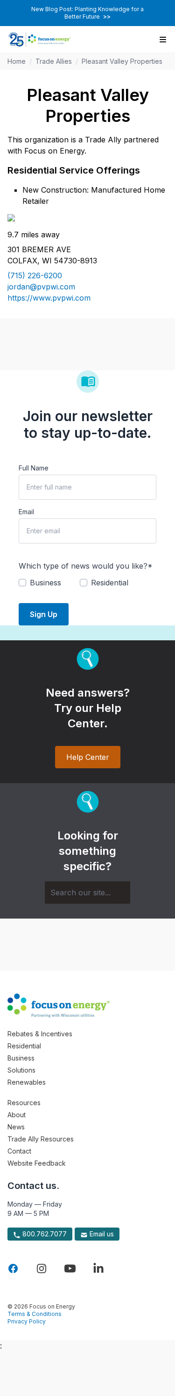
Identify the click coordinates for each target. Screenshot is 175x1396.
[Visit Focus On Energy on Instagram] (41, 1268)
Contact (19, 1151)
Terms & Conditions (34, 1313)
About (16, 1115)
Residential (24, 1046)
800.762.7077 (44, 1234)
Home (16, 61)
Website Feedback (36, 1163)
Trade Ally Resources (40, 1139)
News (16, 1127)
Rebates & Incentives (39, 1034)
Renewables (26, 1082)
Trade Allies (53, 61)
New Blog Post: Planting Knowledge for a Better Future (87, 13)
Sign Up (43, 614)
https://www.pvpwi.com (49, 297)
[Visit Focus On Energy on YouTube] (70, 1268)
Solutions (21, 1070)
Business (21, 1058)
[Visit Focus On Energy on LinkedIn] (98, 1268)
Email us (101, 1234)
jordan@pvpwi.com (41, 286)
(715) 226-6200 (34, 275)
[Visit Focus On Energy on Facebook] (13, 1268)
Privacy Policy (26, 1321)
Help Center (87, 757)
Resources (24, 1103)
